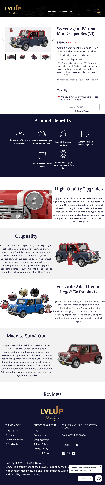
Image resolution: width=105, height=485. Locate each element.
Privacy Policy (41, 448)
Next (53, 39)
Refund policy (12, 444)
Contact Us (40, 435)
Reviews (9, 435)
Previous (2, 39)
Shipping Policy (41, 439)
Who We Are (12, 430)
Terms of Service (14, 439)
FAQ (36, 430)
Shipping (73, 79)
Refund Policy (41, 444)
